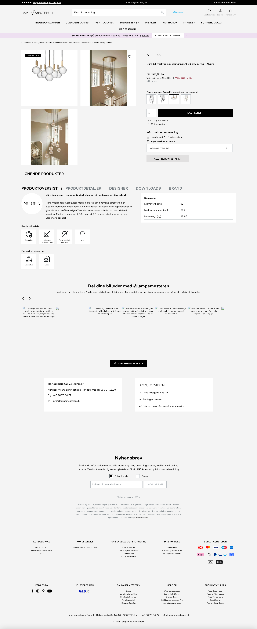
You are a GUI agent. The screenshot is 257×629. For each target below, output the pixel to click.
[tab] (41, 188)
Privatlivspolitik (128, 600)
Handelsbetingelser (128, 597)
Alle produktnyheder (215, 603)
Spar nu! (144, 35)
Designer (118, 188)
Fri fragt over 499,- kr (172, 553)
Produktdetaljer (83, 188)
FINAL (168, 35)
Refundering (128, 553)
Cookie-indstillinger (172, 594)
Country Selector (128, 603)
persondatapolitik (140, 517)
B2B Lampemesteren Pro (172, 600)
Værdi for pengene (215, 597)
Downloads (148, 188)
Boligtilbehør (215, 600)
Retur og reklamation (129, 550)
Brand (175, 188)
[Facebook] (32, 591)
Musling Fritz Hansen (215, 594)
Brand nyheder (172, 597)
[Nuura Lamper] (165, 55)
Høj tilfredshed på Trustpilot (47, 2)
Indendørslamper (47, 42)
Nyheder (189, 22)
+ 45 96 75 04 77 (41, 547)
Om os (128, 591)
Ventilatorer (104, 22)
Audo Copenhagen (215, 591)
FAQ (41, 553)
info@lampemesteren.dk (66, 400)
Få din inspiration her (126, 363)
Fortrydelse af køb (128, 556)
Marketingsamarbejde (172, 603)
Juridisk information (128, 594)
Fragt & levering (128, 547)
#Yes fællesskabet (172, 591)
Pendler (59, 42)
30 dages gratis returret (172, 550)
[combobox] (119, 12)
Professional (128, 29)
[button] (49, 137)
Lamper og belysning (30, 42)
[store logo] (37, 12)
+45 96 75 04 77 (62, 395)
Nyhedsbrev (172, 547)
